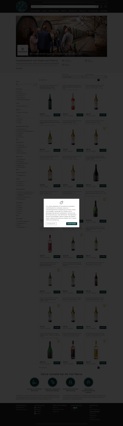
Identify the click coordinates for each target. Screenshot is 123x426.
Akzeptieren (71, 223)
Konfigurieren (51, 223)
